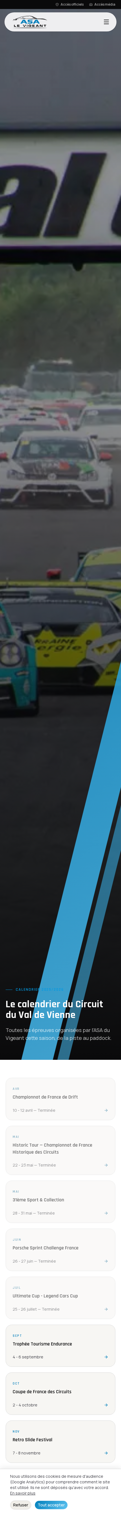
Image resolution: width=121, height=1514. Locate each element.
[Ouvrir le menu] (106, 22)
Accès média (104, 4)
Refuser (20, 1505)
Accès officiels (72, 4)
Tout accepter (51, 1505)
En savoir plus (22, 1493)
